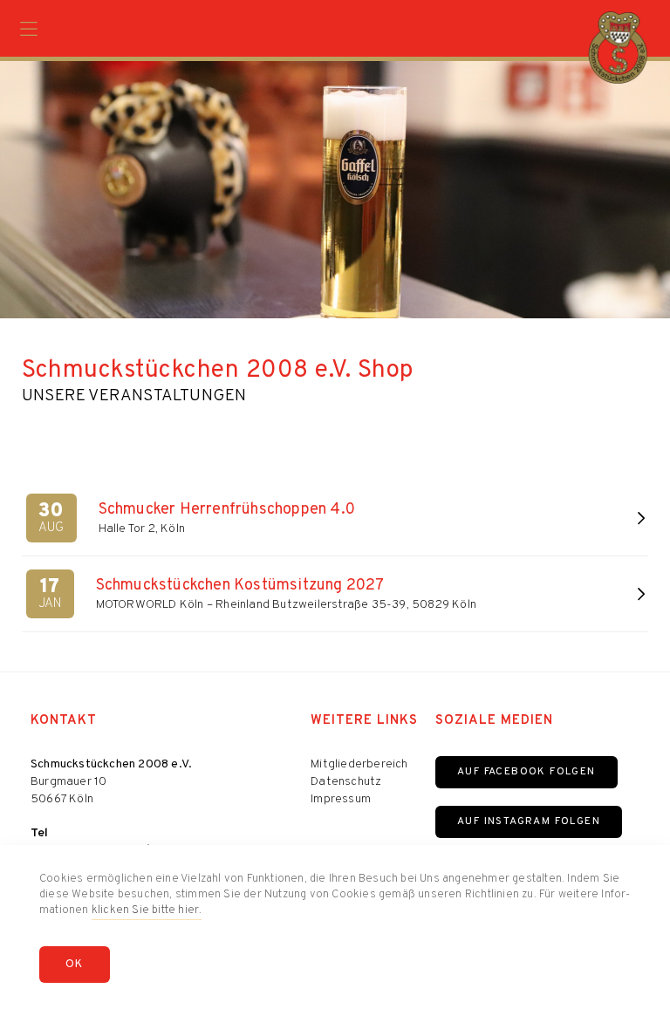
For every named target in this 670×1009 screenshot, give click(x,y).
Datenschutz (346, 781)
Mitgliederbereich (359, 764)
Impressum (341, 799)
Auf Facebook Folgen (526, 772)
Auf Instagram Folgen (528, 821)
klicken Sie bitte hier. (147, 910)
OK (74, 965)
